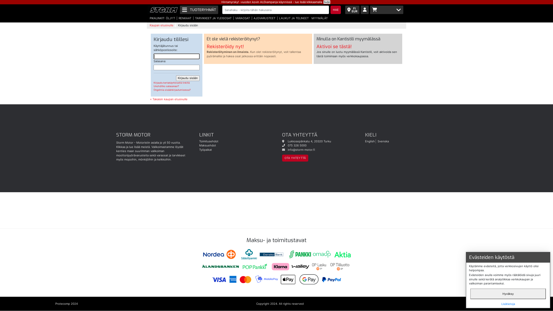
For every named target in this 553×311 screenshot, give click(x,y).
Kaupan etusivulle (161, 25)
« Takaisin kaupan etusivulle (169, 99)
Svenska (383, 141)
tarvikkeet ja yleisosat (213, 18)
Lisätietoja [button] (508, 304)
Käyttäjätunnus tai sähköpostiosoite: (166, 48)
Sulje (327, 2)
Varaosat (242, 18)
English (370, 141)
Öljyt (170, 18)
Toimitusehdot (208, 141)
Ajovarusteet (264, 18)
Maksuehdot (207, 145)
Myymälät (319, 18)
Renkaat (185, 18)
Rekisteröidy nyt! (225, 46)
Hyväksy (508, 293)
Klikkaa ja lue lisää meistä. (133, 147)
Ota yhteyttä (295, 158)
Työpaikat (205, 149)
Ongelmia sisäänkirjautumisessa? (172, 89)
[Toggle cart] (386, 10)
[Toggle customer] (365, 10)
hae (336, 9)
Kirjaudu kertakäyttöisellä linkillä (172, 82)
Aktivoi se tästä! (334, 46)
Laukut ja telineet (294, 18)
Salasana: (160, 61)
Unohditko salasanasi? (166, 86)
